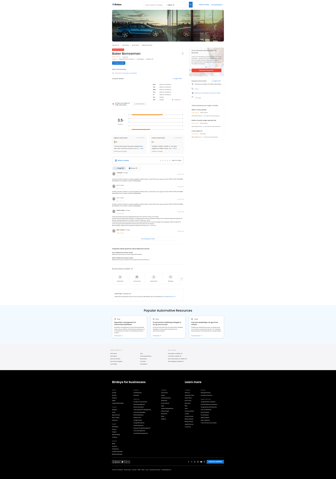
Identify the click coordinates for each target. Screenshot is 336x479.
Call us (196, 89)
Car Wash (143, 361)
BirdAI (113, 443)
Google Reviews (138, 420)
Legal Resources (189, 424)
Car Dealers (140, 59)
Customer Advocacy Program (209, 423)
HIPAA (142, 470)
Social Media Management (141, 433)
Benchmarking (116, 434)
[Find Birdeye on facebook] (188, 462)
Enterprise (136, 395)
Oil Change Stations (145, 356)
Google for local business (140, 402)
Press (186, 408)
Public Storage (165, 411)
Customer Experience (139, 430)
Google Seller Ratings (118, 403)
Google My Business (139, 423)
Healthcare (164, 400)
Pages (113, 400)
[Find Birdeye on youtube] (201, 462)
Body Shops (135, 45)
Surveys (114, 429)
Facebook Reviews (138, 425)
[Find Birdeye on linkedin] (194, 462)
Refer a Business (205, 420)
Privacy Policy (127, 470)
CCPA (147, 470)
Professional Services (206, 395)
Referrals (114, 398)
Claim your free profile (206, 70)
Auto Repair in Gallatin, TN (175, 353)
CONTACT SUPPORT (215, 462)
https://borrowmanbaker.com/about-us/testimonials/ (208, 93)
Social (113, 412)
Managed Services (206, 392)
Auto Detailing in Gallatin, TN (176, 361)
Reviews (114, 395)
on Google (125, 172)
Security (134, 470)
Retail (162, 416)
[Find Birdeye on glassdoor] (204, 462)
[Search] (191, 5)
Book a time (188, 400)
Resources (187, 403)
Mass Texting (115, 417)
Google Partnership (117, 451)
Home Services (165, 403)
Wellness (163, 419)
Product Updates (189, 411)
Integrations (115, 449)
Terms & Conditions (117, 470)
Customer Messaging (139, 412)
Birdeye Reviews (189, 419)
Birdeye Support (205, 417)
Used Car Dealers (115, 359)
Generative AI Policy (155, 470)
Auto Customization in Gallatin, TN (177, 359)
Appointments (116, 415)
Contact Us (188, 427)
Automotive (125, 45)
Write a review (204, 5)
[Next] (181, 278)
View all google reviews (148, 239)
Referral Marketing (138, 415)
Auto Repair (113, 356)
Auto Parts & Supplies (116, 361)
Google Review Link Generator (209, 407)
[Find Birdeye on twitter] (191, 462)
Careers (187, 413)
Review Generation (139, 407)
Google (199, 98)
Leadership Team (189, 395)
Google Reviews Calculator (208, 402)
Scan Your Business (206, 409)
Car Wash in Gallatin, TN (174, 356)
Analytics (114, 446)
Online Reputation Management (142, 409)
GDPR (139, 470)
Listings (114, 392)
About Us (187, 392)
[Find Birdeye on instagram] (198, 462)
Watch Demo (188, 398)
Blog (186, 406)
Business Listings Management (142, 428)
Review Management (139, 404)
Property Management (167, 408)
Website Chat (137, 417)
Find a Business (205, 412)
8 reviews (125, 57)
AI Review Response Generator (209, 404)
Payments (115, 420)
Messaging (115, 426)
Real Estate (164, 413)
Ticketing (114, 437)
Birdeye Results (189, 421)
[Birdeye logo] (117, 4)
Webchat (114, 409)
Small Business (138, 392)
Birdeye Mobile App (117, 454)
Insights (114, 432)
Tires (141, 353)
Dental (163, 395)
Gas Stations (143, 364)
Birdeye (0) (134, 168)
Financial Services (166, 398)
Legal (162, 406)
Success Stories (189, 416)
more (141, 148)
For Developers (205, 415)
